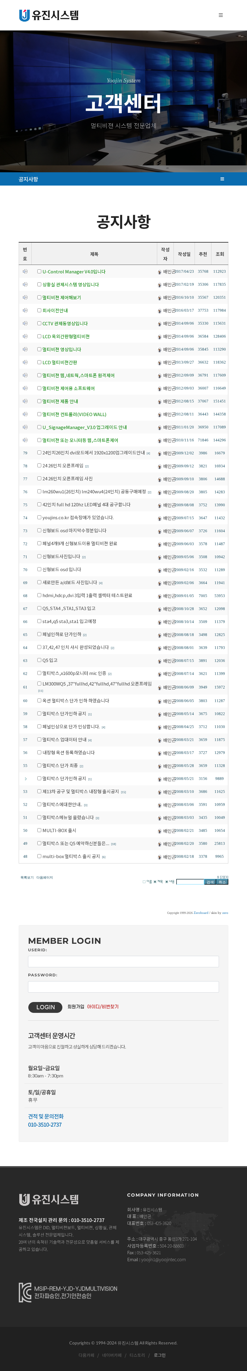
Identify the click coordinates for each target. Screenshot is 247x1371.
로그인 (159, 1355)
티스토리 (137, 1355)
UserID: (37, 949)
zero (225, 913)
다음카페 (86, 1355)
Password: (43, 974)
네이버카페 (111, 1355)
